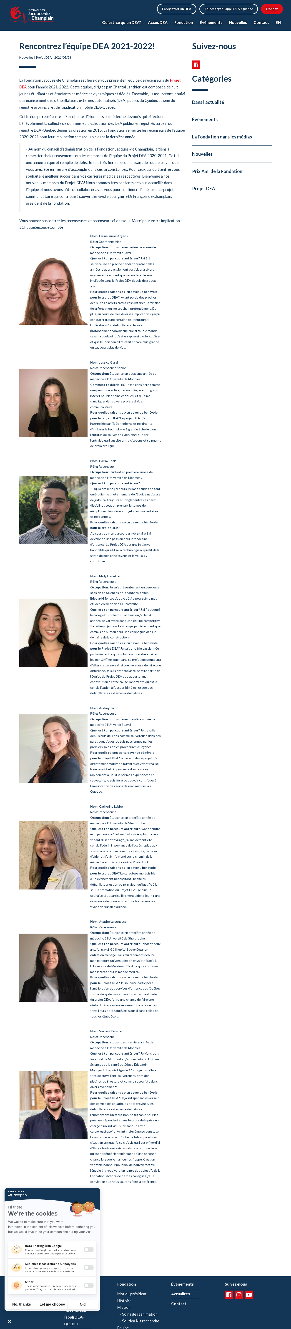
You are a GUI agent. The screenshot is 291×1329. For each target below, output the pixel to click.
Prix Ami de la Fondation (217, 171)
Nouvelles (238, 22)
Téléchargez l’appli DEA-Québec (229, 9)
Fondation (183, 22)
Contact (261, 22)
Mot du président (132, 1293)
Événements (211, 22)
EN (278, 22)
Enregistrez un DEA (176, 9)
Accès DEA (158, 22)
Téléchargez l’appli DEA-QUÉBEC (75, 1317)
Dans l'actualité (208, 102)
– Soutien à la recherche (138, 1321)
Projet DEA (44, 57)
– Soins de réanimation (137, 1314)
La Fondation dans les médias (222, 136)
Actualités (180, 1293)
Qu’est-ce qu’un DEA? (121, 22)
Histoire (124, 1300)
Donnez (272, 9)
